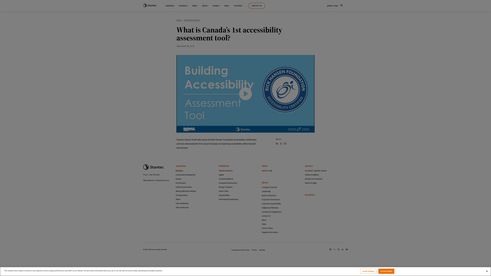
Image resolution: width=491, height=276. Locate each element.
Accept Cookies (386, 271)
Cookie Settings (368, 271)
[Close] (487, 271)
